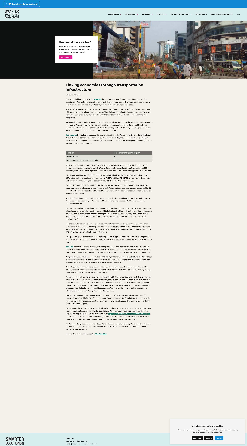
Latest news (113, 14)
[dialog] (207, 431)
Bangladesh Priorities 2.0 (222, 14)
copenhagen (113, 314)
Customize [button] (197, 438)
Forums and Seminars (180, 14)
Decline (209, 438)
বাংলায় (238, 14)
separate (97, 99)
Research (146, 14)
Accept (219, 438)
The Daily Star (101, 334)
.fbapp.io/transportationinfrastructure (134, 314)
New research (71, 135)
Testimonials (201, 14)
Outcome (161, 14)
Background (131, 14)
